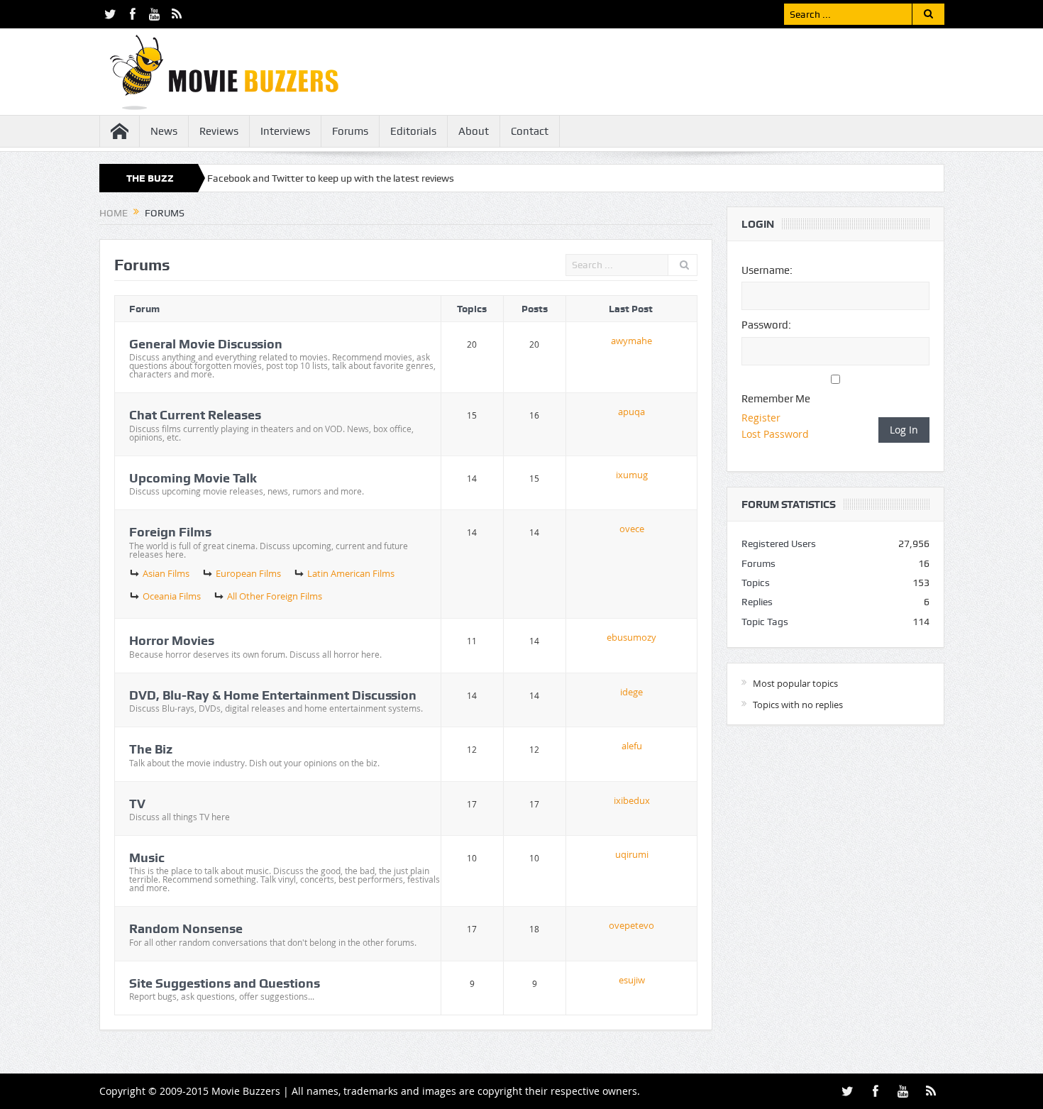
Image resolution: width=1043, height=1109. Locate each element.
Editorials (413, 131)
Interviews (285, 131)
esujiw (632, 979)
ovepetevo (631, 925)
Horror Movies (171, 640)
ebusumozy (631, 637)
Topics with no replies (798, 704)
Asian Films (166, 573)
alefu (632, 745)
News (163, 131)
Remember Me (775, 398)
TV (137, 803)
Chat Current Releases (195, 414)
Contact (529, 131)
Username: (767, 270)
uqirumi (632, 854)
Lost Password (775, 434)
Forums (350, 131)
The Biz (150, 748)
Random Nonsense (186, 928)
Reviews (218, 131)
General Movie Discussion (205, 343)
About (473, 131)
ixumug (632, 474)
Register (760, 417)
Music (147, 857)
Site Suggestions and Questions (224, 983)
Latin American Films (350, 573)
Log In (904, 429)
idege (631, 691)
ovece (631, 528)
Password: (766, 325)
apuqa (631, 411)
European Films (248, 573)
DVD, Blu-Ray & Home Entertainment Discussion (272, 695)
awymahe (631, 340)
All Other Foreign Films (274, 596)
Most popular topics (795, 683)
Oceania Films (172, 596)
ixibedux (632, 800)
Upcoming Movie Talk (193, 477)
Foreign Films (170, 531)
